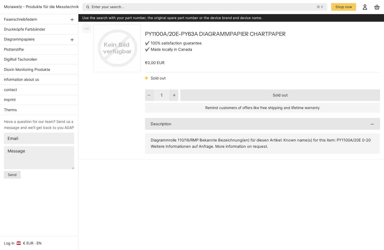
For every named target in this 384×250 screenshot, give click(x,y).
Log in (9, 243)
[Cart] (377, 7)
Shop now (343, 7)
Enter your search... (208, 7)
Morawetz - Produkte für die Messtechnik (41, 6)
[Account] (365, 7)
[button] (280, 95)
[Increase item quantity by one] (174, 95)
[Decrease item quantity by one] (149, 95)
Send (12, 175)
